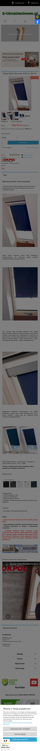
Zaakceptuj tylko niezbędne (20, 729)
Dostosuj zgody (20, 734)
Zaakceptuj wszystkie (20, 739)
